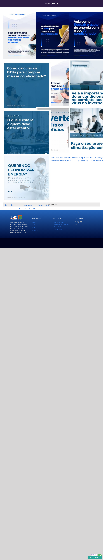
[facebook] (75, 222)
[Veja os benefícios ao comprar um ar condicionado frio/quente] (59, 130)
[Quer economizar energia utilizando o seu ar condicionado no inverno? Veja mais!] (27, 35)
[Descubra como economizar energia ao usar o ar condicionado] (27, 177)
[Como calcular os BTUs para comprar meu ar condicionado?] (27, 85)
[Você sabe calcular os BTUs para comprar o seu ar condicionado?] (59, 35)
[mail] (81, 222)
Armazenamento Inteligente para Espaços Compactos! (61, 224)
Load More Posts (51, 204)
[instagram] (78, 222)
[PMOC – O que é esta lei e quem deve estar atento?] (27, 133)
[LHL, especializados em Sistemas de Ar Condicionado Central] (59, 82)
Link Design (34, 242)
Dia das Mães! (58, 229)
